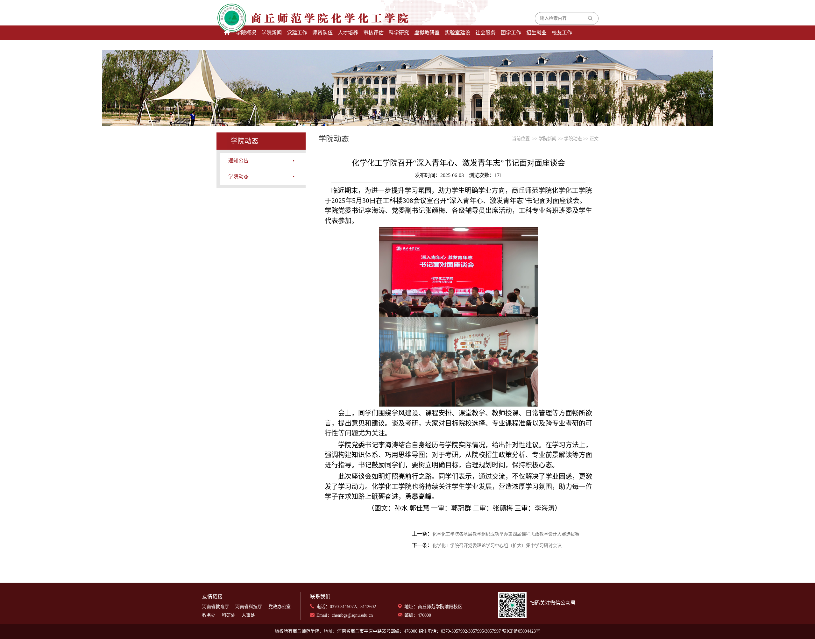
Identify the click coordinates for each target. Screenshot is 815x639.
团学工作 (511, 32)
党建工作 (297, 32)
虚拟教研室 (427, 32)
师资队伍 (322, 32)
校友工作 (562, 32)
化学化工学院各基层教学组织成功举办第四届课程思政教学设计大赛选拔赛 (505, 534)
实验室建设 (457, 32)
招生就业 (536, 32)
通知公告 (238, 160)
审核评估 (373, 32)
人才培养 (348, 32)
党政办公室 (279, 606)
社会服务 (485, 32)
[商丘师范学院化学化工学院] (285, 18)
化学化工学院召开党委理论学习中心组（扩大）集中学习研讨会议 (497, 545)
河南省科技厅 (248, 606)
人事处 (248, 615)
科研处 (228, 615)
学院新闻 (271, 32)
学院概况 (246, 32)
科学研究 (399, 32)
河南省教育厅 (215, 606)
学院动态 (238, 176)
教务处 (209, 615)
